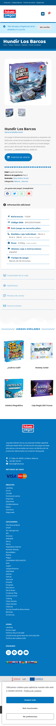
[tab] (28, 205)
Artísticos (10, 614)
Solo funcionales (30, 708)
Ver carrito (45, 27)
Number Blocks (12, 549)
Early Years (10, 590)
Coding (9, 598)
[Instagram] (8, 652)
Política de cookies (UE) (16, 638)
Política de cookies (32, 691)
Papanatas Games (13, 546)
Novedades (10, 552)
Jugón (8, 565)
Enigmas (9, 584)
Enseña (9, 582)
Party (8, 541)
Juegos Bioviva (12, 568)
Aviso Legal (11, 630)
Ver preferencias (30, 717)
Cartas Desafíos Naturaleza (17, 609)
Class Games (11, 601)
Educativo (10, 587)
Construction (11, 595)
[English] (16, 662)
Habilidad (10, 571)
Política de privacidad (15, 632)
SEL (7, 533)
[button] (43, 14)
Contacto (10, 509)
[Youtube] (26, 652)
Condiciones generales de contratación (22, 635)
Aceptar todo (30, 700)
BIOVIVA (9, 612)
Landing (9, 487)
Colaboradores (17, 2)
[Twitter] (20, 652)
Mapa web (10, 512)
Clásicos (24, 45)
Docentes (10, 501)
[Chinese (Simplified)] (10, 662)
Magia (8, 557)
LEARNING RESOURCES (16, 560)
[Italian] (26, 662)
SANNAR (9, 538)
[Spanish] (35, 662)
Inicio (5, 45)
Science (9, 535)
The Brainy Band (13, 525)
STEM (8, 527)
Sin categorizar (12, 530)
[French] (19, 662)
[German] (23, 662)
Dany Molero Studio (21, 178)
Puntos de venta (29, 2)
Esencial (17, 45)
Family (8, 576)
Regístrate (40, 2)
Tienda (10, 45)
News (8, 506)
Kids (8, 563)
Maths (8, 555)
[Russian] (32, 662)
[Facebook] (14, 652)
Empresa (7, 2)
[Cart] (49, 13)
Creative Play (11, 593)
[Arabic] (7, 662)
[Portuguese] (29, 662)
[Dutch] (13, 662)
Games (9, 574)
